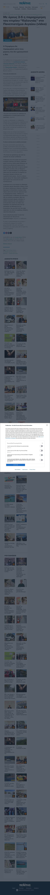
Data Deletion (17, 469)
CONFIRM (15, 464)
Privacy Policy (32, 469)
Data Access (25, 469)
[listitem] (25, 443)
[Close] (47, 425)
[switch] (41, 446)
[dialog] (25, 447)
